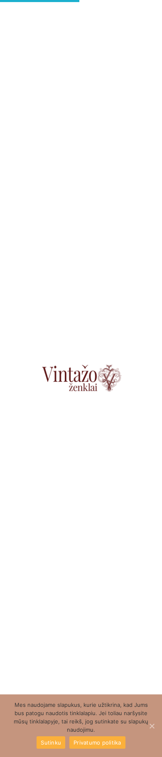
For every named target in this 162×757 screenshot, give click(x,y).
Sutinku (51, 742)
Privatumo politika (97, 742)
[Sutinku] (151, 726)
